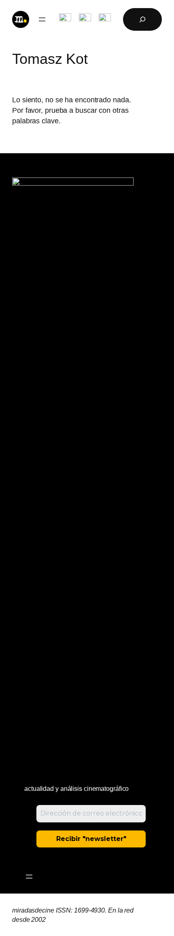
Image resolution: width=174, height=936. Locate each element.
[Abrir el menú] (42, 19)
